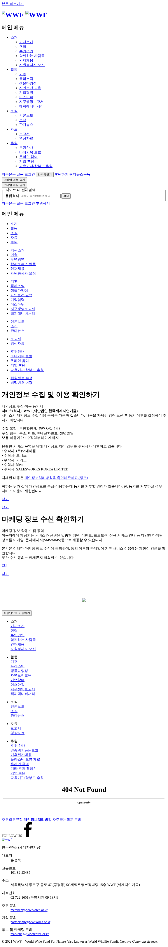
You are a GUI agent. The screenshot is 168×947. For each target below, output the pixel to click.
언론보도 (26, 115)
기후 (22, 74)
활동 (14, 69)
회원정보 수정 (21, 378)
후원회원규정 (12, 819)
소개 (14, 37)
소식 (14, 111)
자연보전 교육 (30, 88)
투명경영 (26, 51)
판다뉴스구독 (79, 174)
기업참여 (17, 680)
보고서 (24, 134)
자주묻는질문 (63, 819)
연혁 (22, 46)
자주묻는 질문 (13, 174)
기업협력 (26, 92)
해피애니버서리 (31, 106)
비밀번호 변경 (21, 382)
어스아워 (26, 97)
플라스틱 (26, 79)
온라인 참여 (28, 157)
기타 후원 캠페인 (23, 768)
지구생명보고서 (31, 101)
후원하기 (61, 174)
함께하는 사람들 (32, 56)
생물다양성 (28, 83)
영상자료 (26, 138)
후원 (14, 143)
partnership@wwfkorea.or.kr (30, 922)
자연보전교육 (21, 675)
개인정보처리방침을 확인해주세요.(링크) (56, 478)
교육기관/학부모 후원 (35, 166)
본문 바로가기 (13, 4)
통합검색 (12, 196)
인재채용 (26, 60)
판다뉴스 (26, 124)
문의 (77, 819)
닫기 (5, 499)
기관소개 (26, 42)
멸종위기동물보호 (24, 750)
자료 (14, 129)
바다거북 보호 (30, 152)
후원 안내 (17, 745)
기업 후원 (26, 161)
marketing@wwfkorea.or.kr (29, 934)
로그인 (29, 174)
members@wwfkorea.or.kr (28, 910)
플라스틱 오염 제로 (25, 759)
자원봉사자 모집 (32, 65)
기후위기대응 (21, 755)
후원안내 (26, 147)
